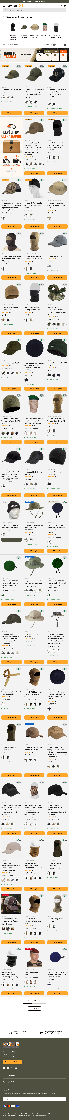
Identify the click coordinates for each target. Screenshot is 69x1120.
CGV (15, 1114)
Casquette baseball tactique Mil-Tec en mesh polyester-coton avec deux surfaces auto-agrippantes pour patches (57, 752)
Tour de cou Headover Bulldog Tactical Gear (32, 308)
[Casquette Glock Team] (57, 241)
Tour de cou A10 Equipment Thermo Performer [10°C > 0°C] (9, 974)
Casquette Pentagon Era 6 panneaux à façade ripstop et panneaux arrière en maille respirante (11, 206)
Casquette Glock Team (55, 256)
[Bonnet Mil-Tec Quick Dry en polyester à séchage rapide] (34, 188)
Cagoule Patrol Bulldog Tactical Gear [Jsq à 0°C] (56, 420)
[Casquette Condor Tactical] (11, 348)
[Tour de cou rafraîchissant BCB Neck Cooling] (11, 677)
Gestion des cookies (24, 1115)
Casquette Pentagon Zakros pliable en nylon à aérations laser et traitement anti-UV (10, 866)
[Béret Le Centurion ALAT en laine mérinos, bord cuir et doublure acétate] (57, 957)
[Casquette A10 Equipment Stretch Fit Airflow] (34, 732)
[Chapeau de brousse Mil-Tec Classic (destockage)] (34, 566)
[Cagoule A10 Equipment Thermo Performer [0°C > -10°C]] (34, 904)
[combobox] (34, 10)
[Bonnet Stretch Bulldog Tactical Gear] (11, 293)
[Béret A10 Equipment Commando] (34, 957)
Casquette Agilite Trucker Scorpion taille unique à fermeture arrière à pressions (56, 93)
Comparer (46, 45)
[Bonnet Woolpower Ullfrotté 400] (57, 457)
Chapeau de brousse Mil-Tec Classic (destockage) (33, 582)
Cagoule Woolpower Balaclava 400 (54, 864)
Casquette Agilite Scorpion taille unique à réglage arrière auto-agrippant (34, 92)
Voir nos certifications (12, 1062)
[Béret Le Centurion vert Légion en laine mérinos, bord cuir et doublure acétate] (11, 566)
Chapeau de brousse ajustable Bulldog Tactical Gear (56, 205)
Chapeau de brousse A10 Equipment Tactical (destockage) (33, 527)
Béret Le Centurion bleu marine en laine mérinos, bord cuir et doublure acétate (56, 528)
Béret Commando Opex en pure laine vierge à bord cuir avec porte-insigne (33, 421)
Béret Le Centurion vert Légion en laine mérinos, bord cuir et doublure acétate (10, 584)
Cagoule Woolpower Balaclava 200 (8, 749)
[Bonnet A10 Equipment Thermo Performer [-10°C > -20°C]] (11, 404)
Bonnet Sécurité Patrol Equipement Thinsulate (9, 526)
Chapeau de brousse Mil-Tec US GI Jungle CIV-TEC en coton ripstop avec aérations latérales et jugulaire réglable (56, 638)
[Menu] (4, 6)
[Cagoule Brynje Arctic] (57, 904)
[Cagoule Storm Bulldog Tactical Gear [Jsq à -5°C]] (34, 241)
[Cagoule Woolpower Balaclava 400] (57, 848)
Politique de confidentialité (10, 1115)
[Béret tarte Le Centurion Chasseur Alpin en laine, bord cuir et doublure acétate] (57, 677)
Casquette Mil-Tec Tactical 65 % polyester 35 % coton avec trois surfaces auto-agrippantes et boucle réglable (11, 809)
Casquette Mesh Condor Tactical (33, 473)
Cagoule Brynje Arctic (55, 919)
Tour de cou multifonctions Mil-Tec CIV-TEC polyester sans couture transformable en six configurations (34, 809)
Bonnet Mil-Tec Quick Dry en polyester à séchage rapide (33, 205)
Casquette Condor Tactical (11, 363)
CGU (21, 1114)
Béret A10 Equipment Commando (32, 973)
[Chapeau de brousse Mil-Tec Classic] (34, 619)
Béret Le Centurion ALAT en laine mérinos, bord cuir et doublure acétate (57, 974)
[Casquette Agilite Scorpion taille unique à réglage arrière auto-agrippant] (34, 75)
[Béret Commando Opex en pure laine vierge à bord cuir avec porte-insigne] (34, 404)
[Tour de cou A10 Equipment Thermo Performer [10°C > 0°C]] (11, 957)
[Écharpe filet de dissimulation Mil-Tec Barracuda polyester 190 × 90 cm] (57, 293)
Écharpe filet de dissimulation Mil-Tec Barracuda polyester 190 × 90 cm (57, 311)
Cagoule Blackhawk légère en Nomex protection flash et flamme (11, 258)
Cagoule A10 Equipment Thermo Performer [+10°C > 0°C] (34, 694)
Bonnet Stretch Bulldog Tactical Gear (9, 309)
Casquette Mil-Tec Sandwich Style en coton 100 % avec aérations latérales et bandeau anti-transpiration (56, 809)
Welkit (9, 1111)
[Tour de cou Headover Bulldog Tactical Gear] (34, 292)
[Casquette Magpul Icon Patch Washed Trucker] (11, 904)
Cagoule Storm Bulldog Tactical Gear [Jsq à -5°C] (33, 257)
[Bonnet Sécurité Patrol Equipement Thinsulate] (11, 510)
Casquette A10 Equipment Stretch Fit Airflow (33, 748)
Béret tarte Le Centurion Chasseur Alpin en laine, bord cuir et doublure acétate (56, 695)
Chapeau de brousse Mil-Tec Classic (33, 635)
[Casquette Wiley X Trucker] (11, 75)
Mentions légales (7, 1114)
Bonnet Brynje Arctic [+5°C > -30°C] (57, 364)
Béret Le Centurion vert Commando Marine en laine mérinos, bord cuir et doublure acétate (57, 584)
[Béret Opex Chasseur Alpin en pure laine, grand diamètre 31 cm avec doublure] (34, 348)
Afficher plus (34, 1008)
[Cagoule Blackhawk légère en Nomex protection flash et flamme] (11, 241)
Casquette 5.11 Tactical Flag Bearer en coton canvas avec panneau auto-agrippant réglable (10, 475)
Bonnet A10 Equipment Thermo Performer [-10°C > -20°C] (11, 421)
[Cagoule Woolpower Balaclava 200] (11, 733)
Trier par (6, 45)
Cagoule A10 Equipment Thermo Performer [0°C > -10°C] (33, 921)
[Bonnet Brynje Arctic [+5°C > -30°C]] (57, 348)
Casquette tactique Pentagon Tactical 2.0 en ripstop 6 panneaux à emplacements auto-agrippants (10, 638)
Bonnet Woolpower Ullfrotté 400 (54, 473)
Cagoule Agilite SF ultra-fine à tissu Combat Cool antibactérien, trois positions (56, 146)
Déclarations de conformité (39, 1115)
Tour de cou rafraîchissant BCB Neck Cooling (11, 693)
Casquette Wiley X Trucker (11, 90)
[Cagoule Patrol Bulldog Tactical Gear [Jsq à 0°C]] (57, 404)
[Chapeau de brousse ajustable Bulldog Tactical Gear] (57, 188)
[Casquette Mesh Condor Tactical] (34, 457)
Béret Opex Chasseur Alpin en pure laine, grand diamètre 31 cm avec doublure (34, 366)
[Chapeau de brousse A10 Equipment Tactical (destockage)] (34, 510)
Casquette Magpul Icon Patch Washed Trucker (9, 920)
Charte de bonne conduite (44, 1114)
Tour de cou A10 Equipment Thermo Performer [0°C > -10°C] (33, 865)
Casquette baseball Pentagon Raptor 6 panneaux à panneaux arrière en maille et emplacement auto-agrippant (32, 148)
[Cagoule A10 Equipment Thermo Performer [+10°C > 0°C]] (34, 677)
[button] (65, 6)
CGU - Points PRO (29, 1114)
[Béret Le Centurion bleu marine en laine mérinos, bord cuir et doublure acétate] (57, 510)
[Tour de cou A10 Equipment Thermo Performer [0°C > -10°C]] (34, 848)
